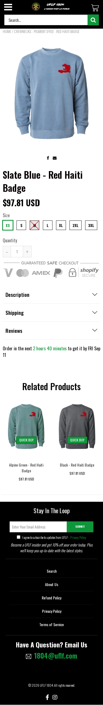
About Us (51, 584)
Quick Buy (26, 440)
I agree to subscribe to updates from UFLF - (54, 537)
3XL (91, 225)
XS (8, 225)
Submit (80, 526)
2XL (76, 225)
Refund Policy (51, 598)
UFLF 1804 (46, 685)
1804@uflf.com (55, 655)
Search (52, 571)
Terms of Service (51, 624)
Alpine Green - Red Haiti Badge (26, 467)
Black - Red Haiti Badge (77, 465)
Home (7, 31)
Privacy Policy (78, 537)
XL (61, 225)
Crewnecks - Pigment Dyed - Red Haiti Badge (46, 31)
